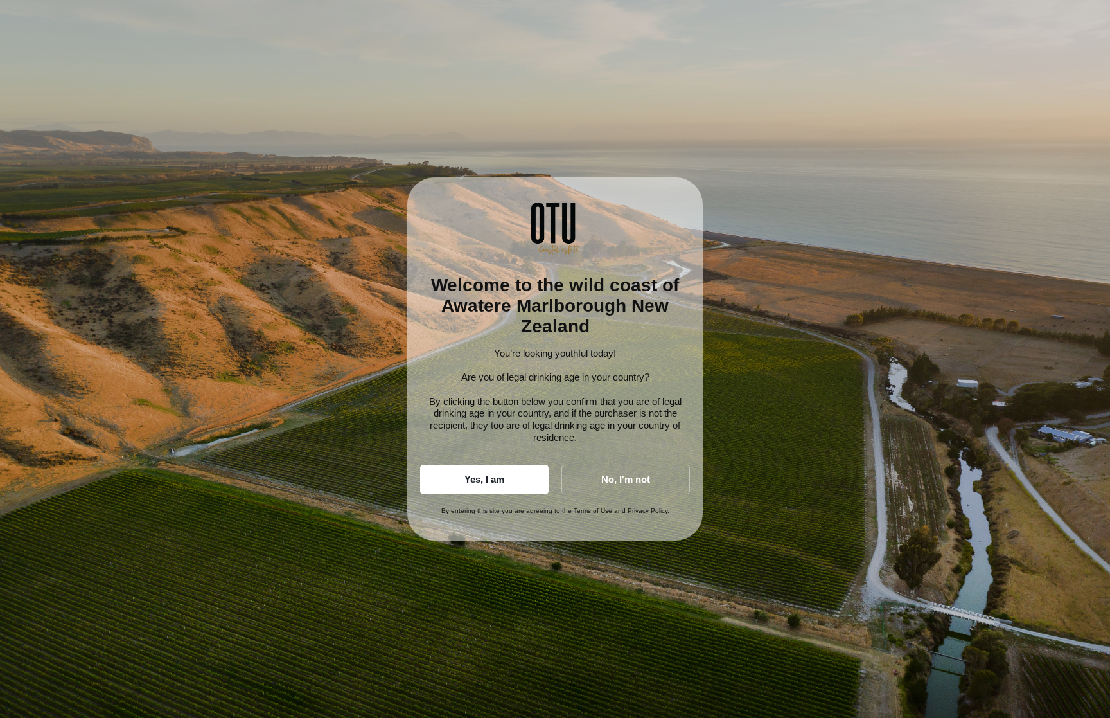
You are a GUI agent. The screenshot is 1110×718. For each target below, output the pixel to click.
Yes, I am (484, 479)
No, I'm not (625, 479)
